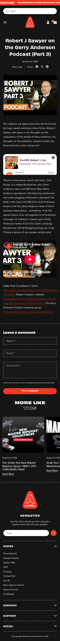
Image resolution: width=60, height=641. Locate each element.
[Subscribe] (54, 533)
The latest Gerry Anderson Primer (27, 303)
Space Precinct (10, 589)
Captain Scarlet (11, 558)
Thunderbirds (10, 553)
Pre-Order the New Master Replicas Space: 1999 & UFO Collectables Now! (19, 466)
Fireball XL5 (9, 576)
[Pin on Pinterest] (47, 66)
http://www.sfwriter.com (16, 299)
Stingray (7, 571)
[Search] (7, 11)
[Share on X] (42, 66)
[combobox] (30, 11)
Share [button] (30, 67)
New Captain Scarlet (13, 585)
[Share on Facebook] (37, 66)
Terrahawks (8, 594)
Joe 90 (6, 580)
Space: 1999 (9, 562)
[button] (5, 22)
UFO (5, 567)
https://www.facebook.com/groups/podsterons (28, 312)
